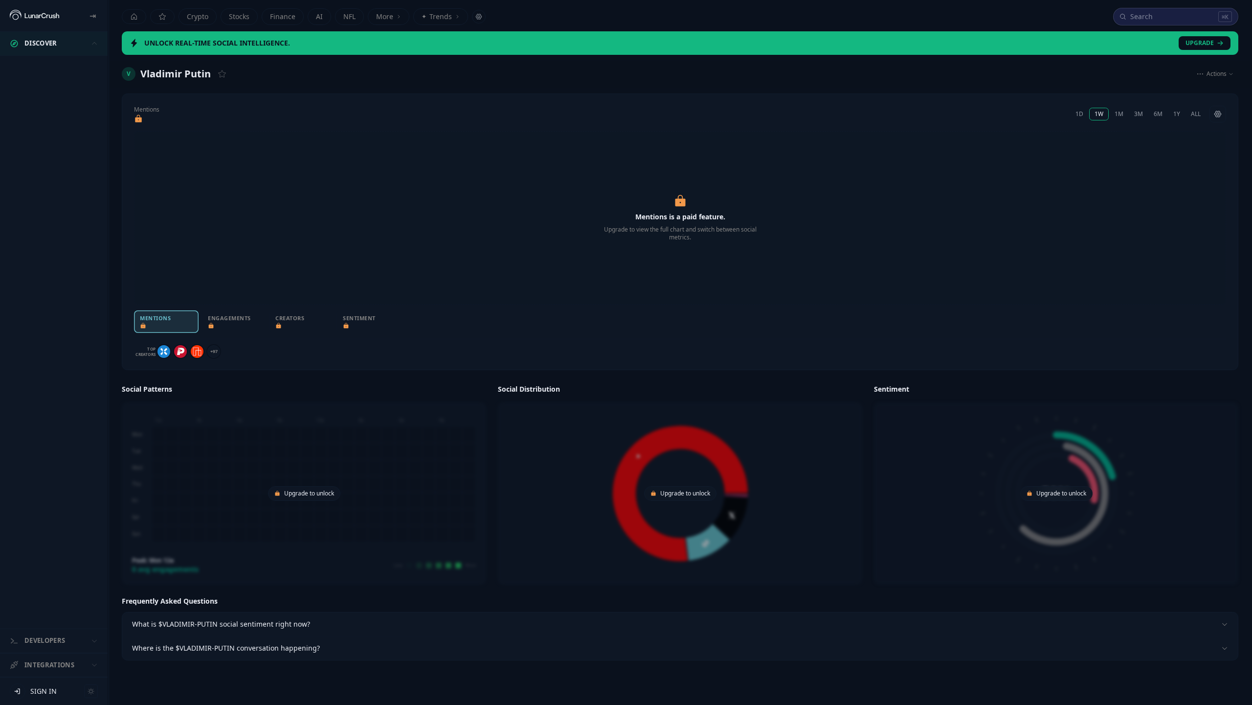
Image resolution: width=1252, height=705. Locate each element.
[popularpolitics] (197, 351)
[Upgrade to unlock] (138, 119)
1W (1099, 114)
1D (1079, 114)
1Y (1176, 114)
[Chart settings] (1217, 114)
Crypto (197, 16)
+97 (214, 351)
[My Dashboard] (162, 16)
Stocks (239, 16)
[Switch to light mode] (91, 691)
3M (1138, 114)
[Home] (134, 16)
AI (319, 16)
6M (1158, 114)
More (384, 16)
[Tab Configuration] (479, 17)
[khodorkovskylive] (163, 351)
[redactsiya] (180, 351)
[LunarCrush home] (34, 16)
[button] (304, 483)
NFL (349, 16)
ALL (1196, 114)
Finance (282, 16)
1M (1119, 114)
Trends (437, 16)
